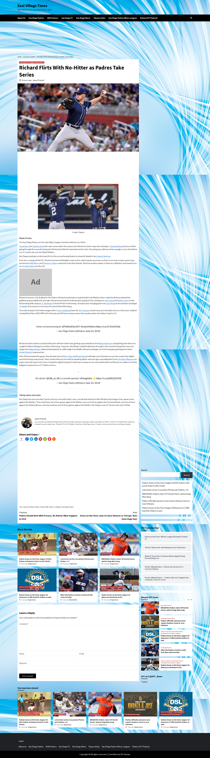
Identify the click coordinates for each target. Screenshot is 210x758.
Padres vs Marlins (55, 507)
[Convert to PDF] (49, 439)
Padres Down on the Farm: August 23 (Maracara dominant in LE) (116, 596)
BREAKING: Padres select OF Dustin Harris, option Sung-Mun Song (118, 560)
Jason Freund (38, 80)
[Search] (191, 18)
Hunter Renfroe (103, 256)
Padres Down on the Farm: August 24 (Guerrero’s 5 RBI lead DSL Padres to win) (35, 596)
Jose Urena (109, 300)
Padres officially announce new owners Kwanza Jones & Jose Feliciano (166, 502)
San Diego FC (67, 18)
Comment (24, 624)
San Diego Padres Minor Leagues (122, 18)
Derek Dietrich (25, 352)
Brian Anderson (106, 343)
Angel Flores (73, 564)
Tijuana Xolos (99, 18)
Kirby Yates (68, 356)
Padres (37, 507)
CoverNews (113, 754)
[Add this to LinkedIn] (36, 439)
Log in (21, 741)
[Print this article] (45, 439)
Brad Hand (81, 356)
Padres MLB (44, 507)
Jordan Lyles (38, 246)
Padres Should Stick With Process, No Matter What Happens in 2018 (48, 515)
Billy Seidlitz (73, 600)
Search (144, 470)
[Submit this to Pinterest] (40, 439)
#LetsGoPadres (88, 326)
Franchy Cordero (50, 263)
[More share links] (54, 439)
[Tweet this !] (31, 439)
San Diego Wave (83, 18)
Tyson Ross (24, 246)
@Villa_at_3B (53, 378)
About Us (21, 18)
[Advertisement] (105, 37)
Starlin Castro (123, 300)
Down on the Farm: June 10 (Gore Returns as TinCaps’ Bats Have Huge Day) (108, 515)
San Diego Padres (36, 18)
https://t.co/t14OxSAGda (108, 326)
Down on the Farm (24, 551)
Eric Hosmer (84, 310)
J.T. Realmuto (47, 303)
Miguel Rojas (34, 349)
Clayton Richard (116, 246)
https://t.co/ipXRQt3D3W (108, 378)
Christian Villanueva (126, 359)
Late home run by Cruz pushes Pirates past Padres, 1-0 (165, 490)
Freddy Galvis (29, 266)
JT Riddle (23, 306)
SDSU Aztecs (52, 18)
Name (21, 654)
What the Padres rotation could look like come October (173, 637)
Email (81, 654)
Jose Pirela (110, 303)
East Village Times (32, 5)
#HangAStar (86, 378)
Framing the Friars (25, 62)
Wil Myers (34, 263)
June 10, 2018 (93, 331)
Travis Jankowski (64, 310)
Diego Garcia (32, 564)
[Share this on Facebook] (27, 439)
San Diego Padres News (168, 604)
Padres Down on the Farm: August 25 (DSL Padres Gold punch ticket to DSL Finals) (35, 560)
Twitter (144, 682)
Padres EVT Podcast (149, 18)
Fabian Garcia (138, 727)
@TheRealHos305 (71, 326)
